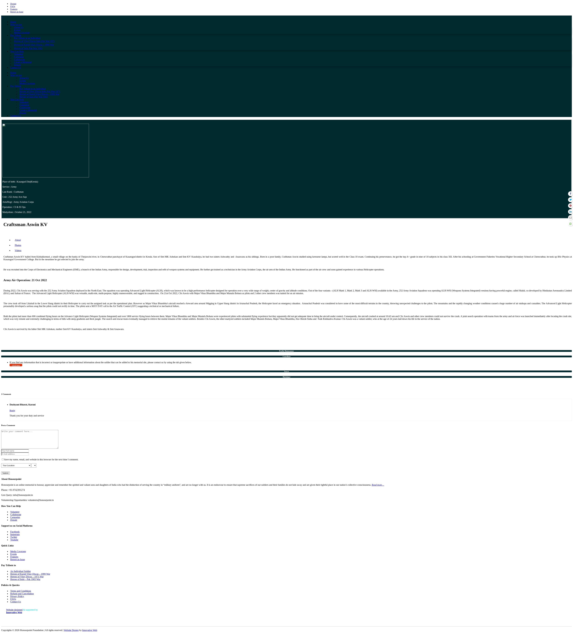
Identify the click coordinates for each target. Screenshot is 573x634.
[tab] (286, 351)
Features (13, 9)
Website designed (14, 609)
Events (13, 554)
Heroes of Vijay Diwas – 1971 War (27, 576)
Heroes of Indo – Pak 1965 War (25, 579)
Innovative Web (89, 630)
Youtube (14, 540)
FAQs (12, 6)
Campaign (15, 517)
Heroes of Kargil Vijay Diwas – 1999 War (30, 574)
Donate (13, 4)
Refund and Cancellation (22, 593)
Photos (18, 245)
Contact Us (15, 601)
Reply (12, 410)
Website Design (71, 630)
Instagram (15, 534)
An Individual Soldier (20, 571)
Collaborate (15, 514)
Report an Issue (16, 12)
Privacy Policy (17, 596)
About (18, 240)
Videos (18, 250)
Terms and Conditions (20, 591)
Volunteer (14, 512)
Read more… (378, 485)
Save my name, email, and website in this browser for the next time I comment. (41, 459)
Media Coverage (18, 551)
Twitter (13, 537)
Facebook (15, 531)
